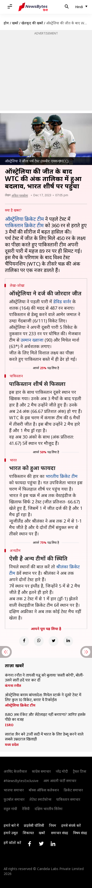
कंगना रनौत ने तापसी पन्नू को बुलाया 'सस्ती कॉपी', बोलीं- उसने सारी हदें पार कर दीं (44, 678)
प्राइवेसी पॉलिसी (34, 825)
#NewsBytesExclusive (21, 780)
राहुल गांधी (10, 808)
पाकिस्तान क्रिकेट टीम (24, 225)
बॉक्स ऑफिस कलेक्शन (44, 790)
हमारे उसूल (11, 832)
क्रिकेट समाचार (73, 790)
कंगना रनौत (13, 685)
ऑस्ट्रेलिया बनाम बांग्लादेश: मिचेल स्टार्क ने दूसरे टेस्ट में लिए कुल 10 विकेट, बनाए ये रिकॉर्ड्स (43, 698)
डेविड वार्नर (62, 301)
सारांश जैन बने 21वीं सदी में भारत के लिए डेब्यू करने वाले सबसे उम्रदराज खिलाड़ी (44, 737)
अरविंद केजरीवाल (15, 771)
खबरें (15, 23)
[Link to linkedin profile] (53, 843)
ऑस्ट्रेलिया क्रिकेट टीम (24, 219)
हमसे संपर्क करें (71, 825)
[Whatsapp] (39, 641)
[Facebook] (24, 641)
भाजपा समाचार (14, 790)
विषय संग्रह (80, 832)
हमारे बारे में (11, 825)
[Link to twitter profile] (41, 843)
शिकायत (28, 832)
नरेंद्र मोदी (62, 771)
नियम (52, 825)
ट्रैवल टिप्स (79, 771)
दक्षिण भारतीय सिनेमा (49, 808)
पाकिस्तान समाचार (68, 799)
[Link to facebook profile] (29, 843)
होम (6, 23)
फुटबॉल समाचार (14, 799)
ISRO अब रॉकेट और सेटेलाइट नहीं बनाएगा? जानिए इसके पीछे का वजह (45, 717)
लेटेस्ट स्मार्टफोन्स (40, 799)
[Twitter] (53, 641)
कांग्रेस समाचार (41, 771)
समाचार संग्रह (59, 832)
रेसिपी (26, 808)
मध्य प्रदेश (12, 744)
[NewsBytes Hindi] (33, 7)
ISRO (9, 725)
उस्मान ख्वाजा (32, 340)
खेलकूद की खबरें (32, 23)
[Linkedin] (68, 641)
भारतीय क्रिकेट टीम (62, 476)
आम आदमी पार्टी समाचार (59, 780)
